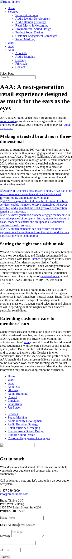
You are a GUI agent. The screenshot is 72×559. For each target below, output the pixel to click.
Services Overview (26, 15)
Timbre (35, 259)
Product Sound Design (29, 32)
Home (11, 8)
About (11, 49)
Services (13, 11)
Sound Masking (25, 39)
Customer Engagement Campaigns (36, 35)
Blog (11, 46)
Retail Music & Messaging (31, 25)
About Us (21, 53)
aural (27, 342)
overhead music (50, 276)
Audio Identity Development (32, 18)
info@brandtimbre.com (14, 494)
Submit (5, 557)
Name (3, 517)
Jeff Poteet (14, 407)
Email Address (9, 524)
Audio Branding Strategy (30, 22)
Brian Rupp (15, 404)
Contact (20, 67)
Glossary (20, 60)
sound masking (9, 121)
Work (11, 42)
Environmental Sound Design (33, 29)
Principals (21, 63)
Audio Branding (25, 56)
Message (5, 535)
